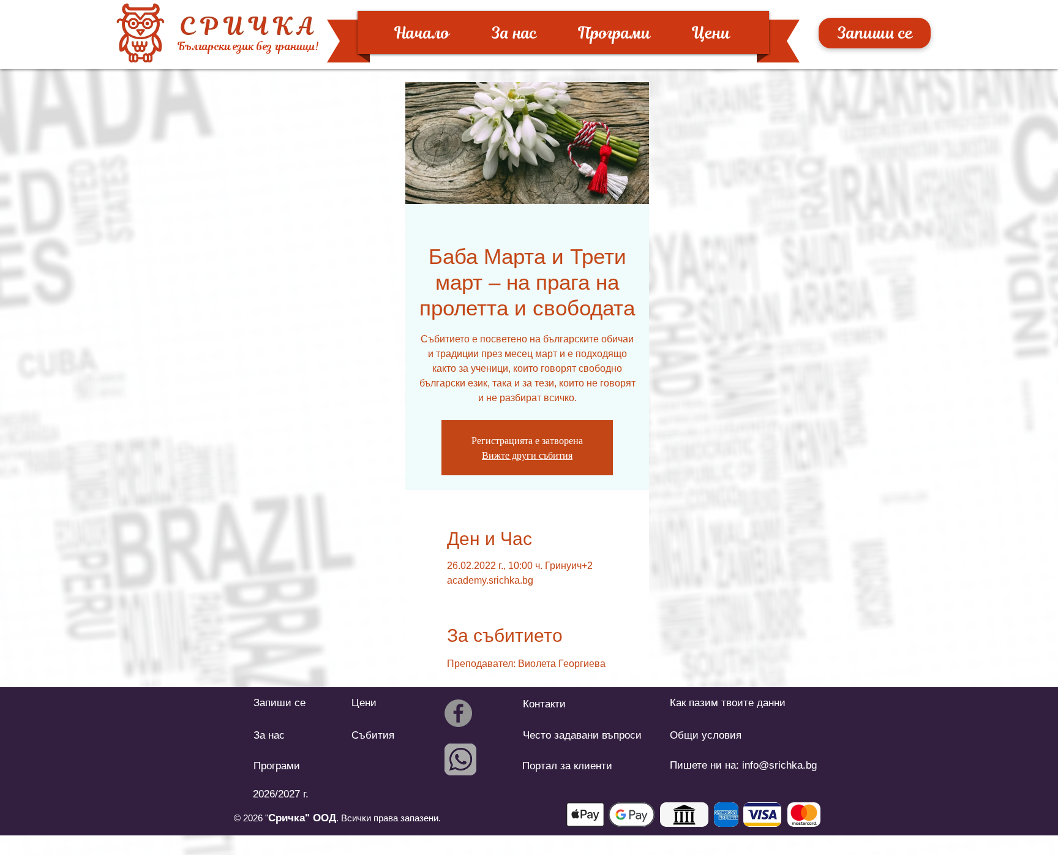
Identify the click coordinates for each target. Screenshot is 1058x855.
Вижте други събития (527, 455)
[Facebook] (458, 713)
